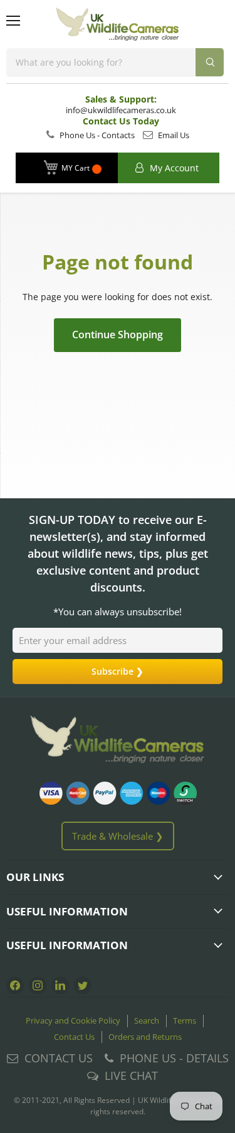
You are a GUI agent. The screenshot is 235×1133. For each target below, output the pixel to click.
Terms (184, 1020)
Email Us (172, 135)
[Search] (210, 62)
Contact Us (74, 1036)
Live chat (131, 1075)
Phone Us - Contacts (96, 135)
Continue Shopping (117, 334)
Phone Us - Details (174, 1057)
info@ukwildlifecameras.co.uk (121, 110)
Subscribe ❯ (117, 671)
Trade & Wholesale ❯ (118, 836)
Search (146, 1020)
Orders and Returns (145, 1036)
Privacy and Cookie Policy (73, 1020)
